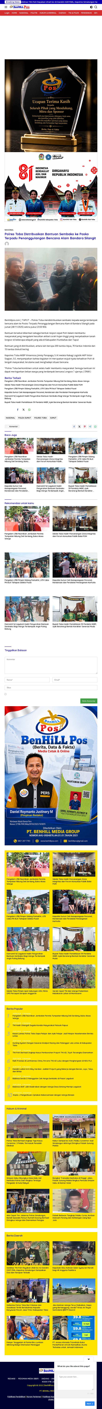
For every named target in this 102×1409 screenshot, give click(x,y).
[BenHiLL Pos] (19, 7)
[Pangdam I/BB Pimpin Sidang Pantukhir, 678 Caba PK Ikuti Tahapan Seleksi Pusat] (83, 446)
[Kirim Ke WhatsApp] (95, 427)
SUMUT (53, 418)
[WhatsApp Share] (29, 410)
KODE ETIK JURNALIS (51, 1382)
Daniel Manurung (16, 243)
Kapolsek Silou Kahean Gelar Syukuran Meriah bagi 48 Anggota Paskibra (73, 1269)
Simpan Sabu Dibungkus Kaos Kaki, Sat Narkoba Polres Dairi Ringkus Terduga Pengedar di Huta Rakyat (24, 1180)
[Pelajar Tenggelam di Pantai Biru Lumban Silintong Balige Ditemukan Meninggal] (28, 1328)
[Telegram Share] (90, 427)
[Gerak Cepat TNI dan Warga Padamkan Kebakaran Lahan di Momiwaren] (74, 976)
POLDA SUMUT (24, 418)
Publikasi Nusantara (51, 1396)
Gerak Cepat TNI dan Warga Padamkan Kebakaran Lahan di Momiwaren (70, 992)
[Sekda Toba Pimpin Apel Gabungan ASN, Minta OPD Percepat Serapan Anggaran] (28, 976)
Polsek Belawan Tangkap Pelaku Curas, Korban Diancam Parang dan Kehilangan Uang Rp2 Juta (74, 1217)
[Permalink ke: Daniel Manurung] (7, 243)
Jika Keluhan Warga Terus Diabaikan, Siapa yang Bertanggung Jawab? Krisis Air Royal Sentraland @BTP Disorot (72, 1307)
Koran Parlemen (34, 1396)
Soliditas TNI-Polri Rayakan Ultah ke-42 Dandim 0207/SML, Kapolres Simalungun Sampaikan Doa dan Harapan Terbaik (28, 1270)
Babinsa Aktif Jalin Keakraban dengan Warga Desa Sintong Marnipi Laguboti (47, 1087)
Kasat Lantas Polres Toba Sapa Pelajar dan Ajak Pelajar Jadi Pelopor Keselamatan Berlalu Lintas (53, 1034)
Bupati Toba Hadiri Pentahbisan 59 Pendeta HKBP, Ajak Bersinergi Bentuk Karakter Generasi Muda (48, 402)
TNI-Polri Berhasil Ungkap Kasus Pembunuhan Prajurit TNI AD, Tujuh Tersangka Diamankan (53, 1052)
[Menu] (6, 7)
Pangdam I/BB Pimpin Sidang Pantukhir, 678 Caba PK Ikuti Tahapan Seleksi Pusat (40, 388)
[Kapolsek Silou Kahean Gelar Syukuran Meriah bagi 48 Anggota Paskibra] (74, 1253)
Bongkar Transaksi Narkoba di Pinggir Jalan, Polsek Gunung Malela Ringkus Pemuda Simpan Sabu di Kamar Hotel (73, 1180)
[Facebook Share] (17, 410)
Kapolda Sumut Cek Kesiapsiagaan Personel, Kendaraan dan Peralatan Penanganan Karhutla (46, 392)
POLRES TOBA (40, 418)
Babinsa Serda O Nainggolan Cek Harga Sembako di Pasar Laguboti (43, 1078)
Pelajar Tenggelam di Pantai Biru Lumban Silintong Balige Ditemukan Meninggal (25, 1343)
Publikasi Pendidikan (16, 1396)
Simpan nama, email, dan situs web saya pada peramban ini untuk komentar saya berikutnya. (47, 694)
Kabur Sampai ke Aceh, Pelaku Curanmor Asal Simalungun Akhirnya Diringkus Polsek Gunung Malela (73, 1143)
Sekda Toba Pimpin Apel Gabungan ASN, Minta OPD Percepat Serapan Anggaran (27, 992)
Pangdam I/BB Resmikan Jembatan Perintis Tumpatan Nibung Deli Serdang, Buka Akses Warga (47, 381)
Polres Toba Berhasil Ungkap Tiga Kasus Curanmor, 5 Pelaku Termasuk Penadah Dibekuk (24, 1143)
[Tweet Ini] (79, 427)
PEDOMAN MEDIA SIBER (28, 1378)
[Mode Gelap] (91, 7)
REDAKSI (11, 1378)
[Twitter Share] (23, 410)
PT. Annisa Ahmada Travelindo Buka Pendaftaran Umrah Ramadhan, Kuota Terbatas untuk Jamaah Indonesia (70, 1344)
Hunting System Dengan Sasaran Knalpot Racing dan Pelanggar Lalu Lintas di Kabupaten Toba (52, 1044)
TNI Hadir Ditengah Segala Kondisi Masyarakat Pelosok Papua (40, 1025)
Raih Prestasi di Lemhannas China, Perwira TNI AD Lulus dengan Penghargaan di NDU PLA (52, 1061)
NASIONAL (9, 230)
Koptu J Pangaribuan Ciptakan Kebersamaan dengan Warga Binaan (43, 1095)
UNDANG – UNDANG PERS (52, 1378)
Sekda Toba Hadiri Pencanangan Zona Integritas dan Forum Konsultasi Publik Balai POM (44, 385)
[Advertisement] (51, 35)
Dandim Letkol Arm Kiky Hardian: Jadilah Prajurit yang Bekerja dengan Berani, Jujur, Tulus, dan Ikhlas (53, 1070)
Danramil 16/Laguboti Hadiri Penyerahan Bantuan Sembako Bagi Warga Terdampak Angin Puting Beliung (48, 397)
